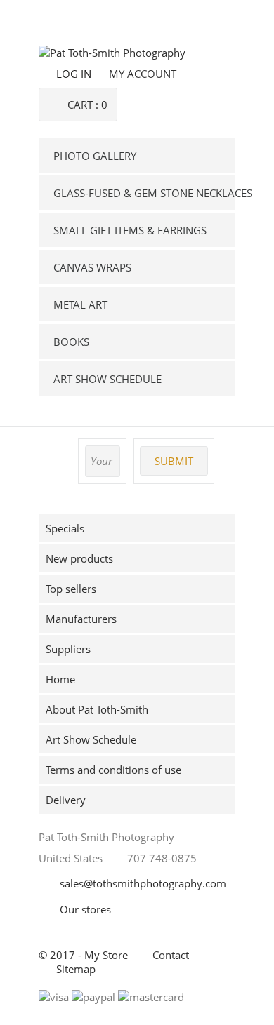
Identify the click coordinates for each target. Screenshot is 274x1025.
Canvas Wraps (92, 267)
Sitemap (76, 969)
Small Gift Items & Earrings (130, 230)
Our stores (85, 909)
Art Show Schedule (107, 379)
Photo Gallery (94, 156)
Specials (65, 528)
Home (60, 679)
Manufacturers (81, 619)
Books (71, 342)
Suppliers (68, 649)
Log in (73, 74)
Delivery (66, 800)
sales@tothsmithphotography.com (143, 883)
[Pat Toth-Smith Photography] (112, 53)
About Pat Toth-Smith (97, 709)
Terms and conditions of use (113, 770)
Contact (170, 955)
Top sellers (71, 589)
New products (79, 558)
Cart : (87, 105)
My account (142, 74)
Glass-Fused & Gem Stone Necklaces (144, 193)
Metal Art (80, 304)
